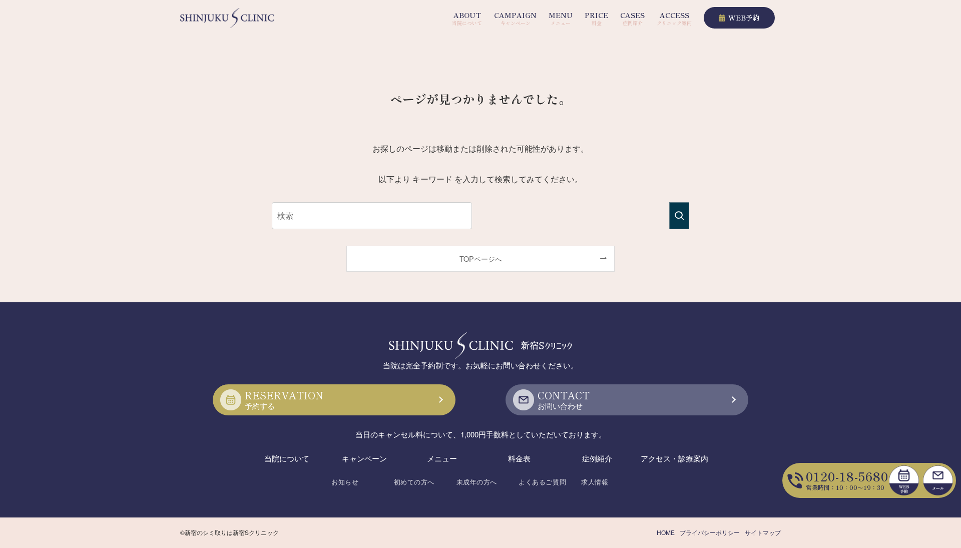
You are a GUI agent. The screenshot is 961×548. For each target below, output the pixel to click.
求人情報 (594, 481)
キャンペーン (364, 458)
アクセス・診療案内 (674, 458)
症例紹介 (597, 458)
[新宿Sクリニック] (227, 18)
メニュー (442, 458)
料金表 (519, 458)
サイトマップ (763, 532)
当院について (286, 458)
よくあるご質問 (542, 481)
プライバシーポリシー (710, 532)
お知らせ (344, 481)
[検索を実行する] (679, 215)
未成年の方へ (476, 481)
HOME (666, 532)
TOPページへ (480, 258)
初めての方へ (414, 481)
